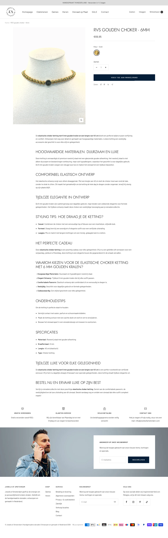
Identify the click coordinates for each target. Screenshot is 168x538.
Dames (55, 11)
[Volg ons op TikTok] (146, 502)
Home (7, 23)
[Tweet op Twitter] (108, 84)
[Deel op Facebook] (100, 84)
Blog (57, 511)
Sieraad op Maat (80, 11)
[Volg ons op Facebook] (126, 502)
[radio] (97, 53)
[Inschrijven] (115, 502)
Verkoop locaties (62, 507)
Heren (65, 11)
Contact (105, 11)
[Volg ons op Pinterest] (140, 502)
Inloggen (142, 12)
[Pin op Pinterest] (104, 84)
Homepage (27, 11)
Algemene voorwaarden (65, 496)
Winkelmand (156, 12)
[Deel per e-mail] (112, 84)
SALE (94, 11)
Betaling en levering (63, 492)
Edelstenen (42, 11)
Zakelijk (59, 503)
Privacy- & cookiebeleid (65, 500)
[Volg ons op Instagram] (133, 502)
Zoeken (132, 12)
